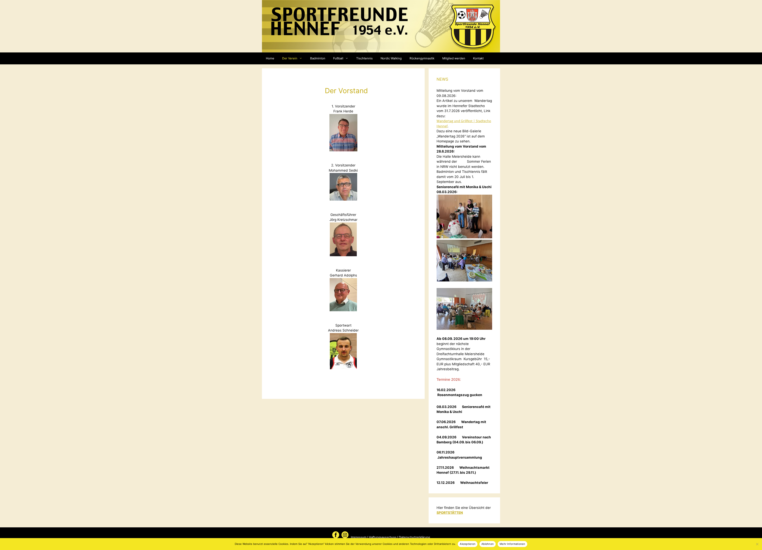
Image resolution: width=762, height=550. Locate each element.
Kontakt (478, 58)
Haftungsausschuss (382, 537)
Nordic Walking (391, 58)
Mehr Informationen (512, 543)
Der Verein (289, 58)
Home (270, 58)
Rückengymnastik (422, 58)
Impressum (359, 537)
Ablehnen (487, 543)
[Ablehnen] (757, 544)
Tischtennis (364, 58)
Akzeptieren (467, 543)
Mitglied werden (453, 58)
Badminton (317, 58)
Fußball (338, 58)
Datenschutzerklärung (414, 537)
